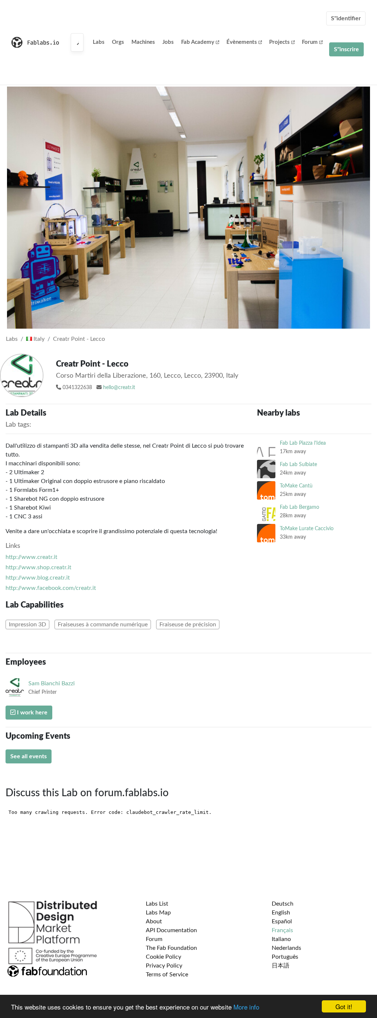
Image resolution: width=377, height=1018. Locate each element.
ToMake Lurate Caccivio (307, 528)
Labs (99, 42)
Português (285, 957)
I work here (31, 713)
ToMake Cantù (296, 486)
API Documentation (171, 930)
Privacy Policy (164, 966)
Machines (143, 42)
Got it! (343, 1006)
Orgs (118, 42)
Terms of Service (167, 974)
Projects (279, 42)
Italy (38, 339)
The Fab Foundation (171, 948)
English (281, 913)
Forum (310, 42)
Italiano (281, 939)
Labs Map (158, 913)
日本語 (280, 966)
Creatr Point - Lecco (79, 339)
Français (282, 930)
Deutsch (282, 904)
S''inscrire (346, 49)
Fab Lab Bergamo (299, 507)
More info (246, 1006)
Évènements (241, 42)
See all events (28, 756)
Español (282, 921)
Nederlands (286, 948)
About (154, 921)
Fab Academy (197, 42)
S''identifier (346, 18)
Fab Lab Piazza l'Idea (303, 443)
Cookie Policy (163, 957)
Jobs (168, 42)
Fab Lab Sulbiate (298, 464)
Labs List (157, 904)
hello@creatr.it (119, 387)
